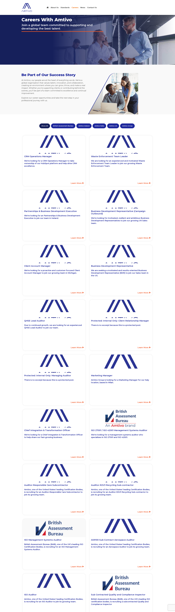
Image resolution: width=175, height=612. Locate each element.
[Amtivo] (48, 7)
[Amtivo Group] (29, 7)
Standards (65, 7)
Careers (75, 7)
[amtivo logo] (54, 583)
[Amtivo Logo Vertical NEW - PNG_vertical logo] (121, 364)
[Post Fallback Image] (54, 473)
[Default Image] (54, 144)
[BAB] (54, 528)
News (82, 7)
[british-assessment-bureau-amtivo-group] (121, 583)
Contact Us (92, 7)
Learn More (76, 183)
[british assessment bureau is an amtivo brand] (121, 418)
